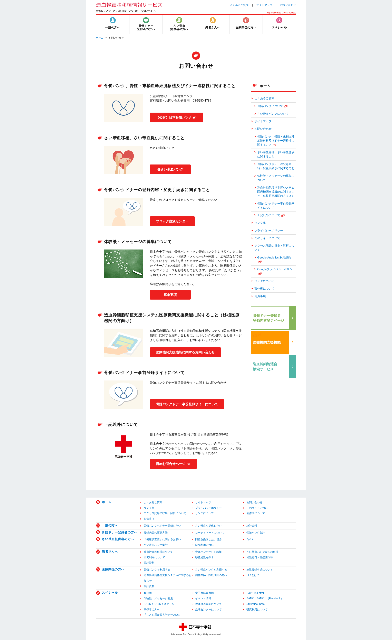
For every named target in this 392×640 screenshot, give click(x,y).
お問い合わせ (288, 5)
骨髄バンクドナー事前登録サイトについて (187, 404)
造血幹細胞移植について (158, 551)
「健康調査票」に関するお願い (162, 539)
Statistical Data (255, 603)
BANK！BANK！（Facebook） (264, 598)
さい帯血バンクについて (273, 113)
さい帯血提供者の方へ (118, 539)
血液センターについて (208, 609)
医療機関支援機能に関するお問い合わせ (185, 352)
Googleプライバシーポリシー (276, 269)
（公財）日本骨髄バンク (174, 117)
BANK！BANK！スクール (159, 603)
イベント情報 (203, 598)
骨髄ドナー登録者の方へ (119, 532)
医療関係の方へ (113, 569)
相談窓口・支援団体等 (259, 557)
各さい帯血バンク (170, 169)
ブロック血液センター (172, 221)
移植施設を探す (204, 557)
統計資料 (251, 525)
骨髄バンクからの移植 (208, 551)
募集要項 (170, 295)
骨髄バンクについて (270, 106)
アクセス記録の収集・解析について (274, 247)
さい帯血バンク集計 (156, 544)
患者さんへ (110, 551)
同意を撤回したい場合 (208, 539)
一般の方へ (110, 525)
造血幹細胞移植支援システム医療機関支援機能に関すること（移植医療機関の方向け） (275, 192)
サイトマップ (264, 5)
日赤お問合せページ (170, 463)
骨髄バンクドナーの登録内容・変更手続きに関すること (275, 166)
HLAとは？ (252, 575)
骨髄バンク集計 (255, 532)
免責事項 (260, 296)
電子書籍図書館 (204, 592)
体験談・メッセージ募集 (158, 598)
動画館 (148, 592)
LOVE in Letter (255, 592)
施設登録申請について (259, 569)
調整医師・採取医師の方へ (211, 575)
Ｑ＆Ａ (250, 539)
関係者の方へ (152, 609)
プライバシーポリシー (268, 230)
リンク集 (260, 222)
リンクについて (264, 281)
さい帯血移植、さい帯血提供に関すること (275, 154)
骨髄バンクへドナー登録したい (162, 525)
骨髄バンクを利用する (157, 569)
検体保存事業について (208, 603)
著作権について (264, 288)
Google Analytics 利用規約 (274, 257)
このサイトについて (267, 238)
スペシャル (110, 592)
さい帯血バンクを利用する (211, 569)
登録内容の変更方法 (156, 532)
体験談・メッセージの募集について (275, 177)
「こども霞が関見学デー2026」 (162, 614)
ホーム (99, 37)
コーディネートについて (209, 532)
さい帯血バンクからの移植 (262, 551)
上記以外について (268, 215)
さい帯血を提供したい (208, 525)
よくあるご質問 (239, 5)
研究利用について (205, 544)
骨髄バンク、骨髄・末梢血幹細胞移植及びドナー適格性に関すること (275, 141)
